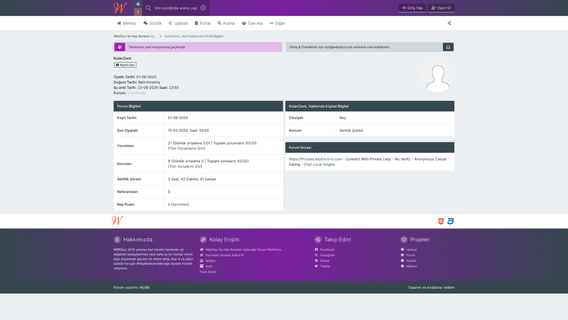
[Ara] (203, 8)
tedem (449, 287)
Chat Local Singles (319, 164)
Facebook (327, 249)
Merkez (411, 266)
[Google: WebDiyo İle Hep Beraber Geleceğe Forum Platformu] (138, 4)
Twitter (325, 266)
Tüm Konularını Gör (185, 166)
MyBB (144, 287)
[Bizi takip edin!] (449, 23)
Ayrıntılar (180, 204)
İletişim (210, 260)
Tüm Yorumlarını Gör (186, 148)
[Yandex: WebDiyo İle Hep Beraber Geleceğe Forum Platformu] (138, 12)
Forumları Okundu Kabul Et (224, 255)
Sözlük (411, 260)
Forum (410, 255)
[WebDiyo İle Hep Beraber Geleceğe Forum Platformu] (120, 8)
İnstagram (327, 255)
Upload (411, 249)
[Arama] (148, 8)
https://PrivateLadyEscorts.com (315, 159)
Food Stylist (208, 272)
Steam (324, 260)
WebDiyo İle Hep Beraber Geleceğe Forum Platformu (135, 36)
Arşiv (209, 266)
